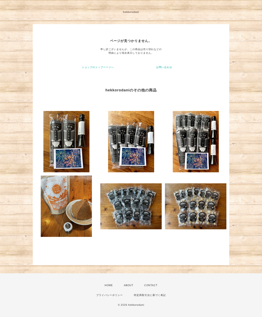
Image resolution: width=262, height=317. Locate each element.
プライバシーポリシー (109, 295)
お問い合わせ (164, 67)
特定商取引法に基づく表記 (150, 295)
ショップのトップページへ (98, 67)
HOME (109, 285)
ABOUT (128, 285)
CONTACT (150, 285)
